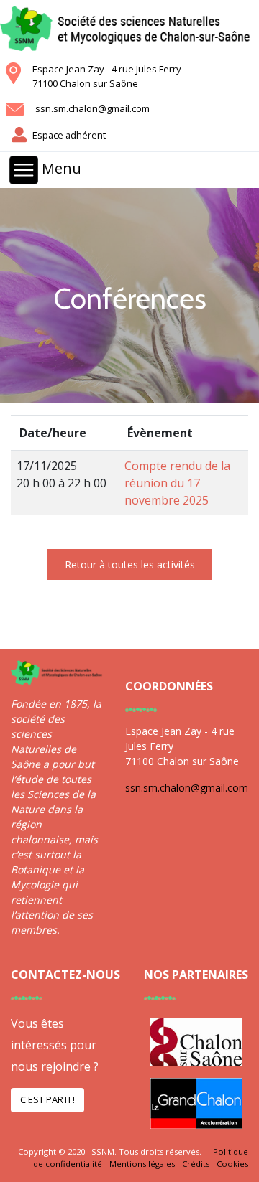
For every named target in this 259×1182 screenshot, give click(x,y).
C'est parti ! (47, 1099)
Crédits (195, 1163)
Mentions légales (142, 1163)
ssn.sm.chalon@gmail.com (92, 108)
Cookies (232, 1163)
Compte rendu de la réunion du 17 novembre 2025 (177, 483)
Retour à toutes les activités (130, 564)
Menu (59, 169)
